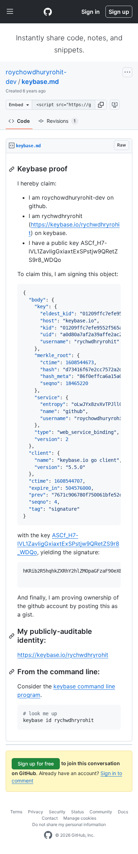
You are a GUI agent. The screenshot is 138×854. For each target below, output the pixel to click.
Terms (16, 811)
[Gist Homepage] (48, 11)
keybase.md (40, 81)
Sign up (119, 11)
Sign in (90, 11)
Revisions (61, 121)
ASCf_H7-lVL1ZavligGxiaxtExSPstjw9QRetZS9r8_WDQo (68, 544)
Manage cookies (79, 818)
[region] (69, 447)
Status (77, 811)
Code (23, 121)
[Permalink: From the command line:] (12, 672)
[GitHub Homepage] (48, 835)
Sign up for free (36, 764)
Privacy (35, 811)
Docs (123, 811)
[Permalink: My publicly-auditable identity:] (12, 636)
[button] (101, 105)
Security (57, 811)
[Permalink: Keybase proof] (12, 169)
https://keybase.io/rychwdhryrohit (62, 654)
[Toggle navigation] (10, 11)
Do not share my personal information (69, 824)
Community (101, 811)
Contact (50, 818)
